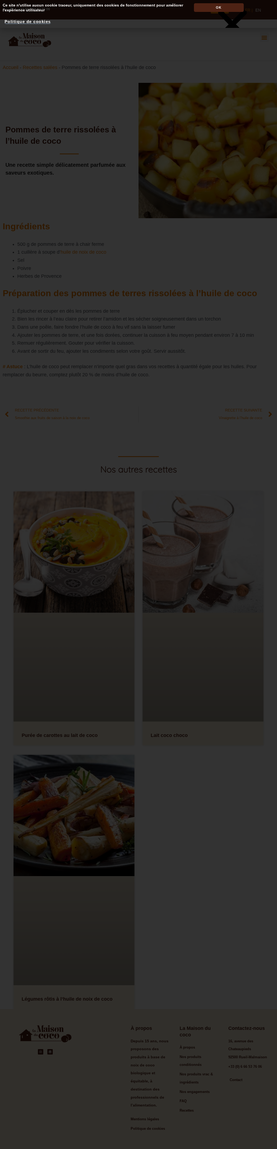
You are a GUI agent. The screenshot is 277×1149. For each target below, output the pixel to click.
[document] (138, 574)
